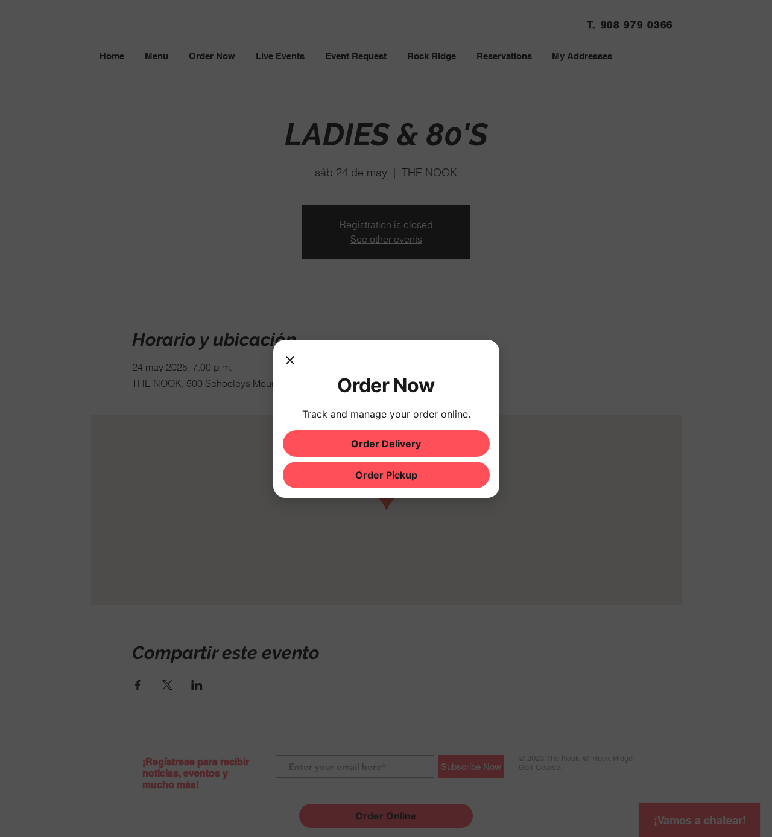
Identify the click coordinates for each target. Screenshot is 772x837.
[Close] (290, 361)
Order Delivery (386, 444)
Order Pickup (386, 475)
